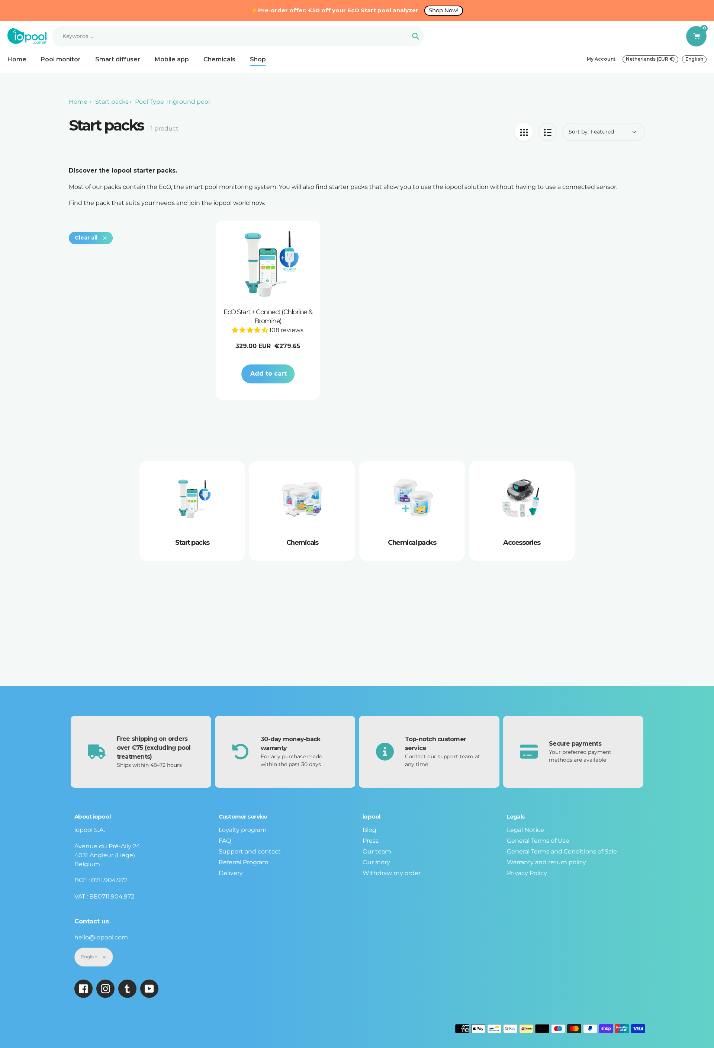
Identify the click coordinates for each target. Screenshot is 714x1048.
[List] (547, 132)
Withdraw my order (392, 873)
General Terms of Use (538, 840)
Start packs (112, 101)
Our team (377, 851)
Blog (369, 829)
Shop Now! (444, 10)
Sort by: (579, 131)
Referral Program (243, 862)
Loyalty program (243, 829)
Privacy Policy (527, 873)
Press (371, 840)
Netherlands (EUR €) (650, 59)
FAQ (225, 840)
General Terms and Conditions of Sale (562, 851)
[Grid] (524, 132)
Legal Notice (525, 829)
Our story (376, 862)
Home (78, 101)
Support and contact (250, 851)
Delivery (231, 873)
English (694, 59)
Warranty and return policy (546, 862)
